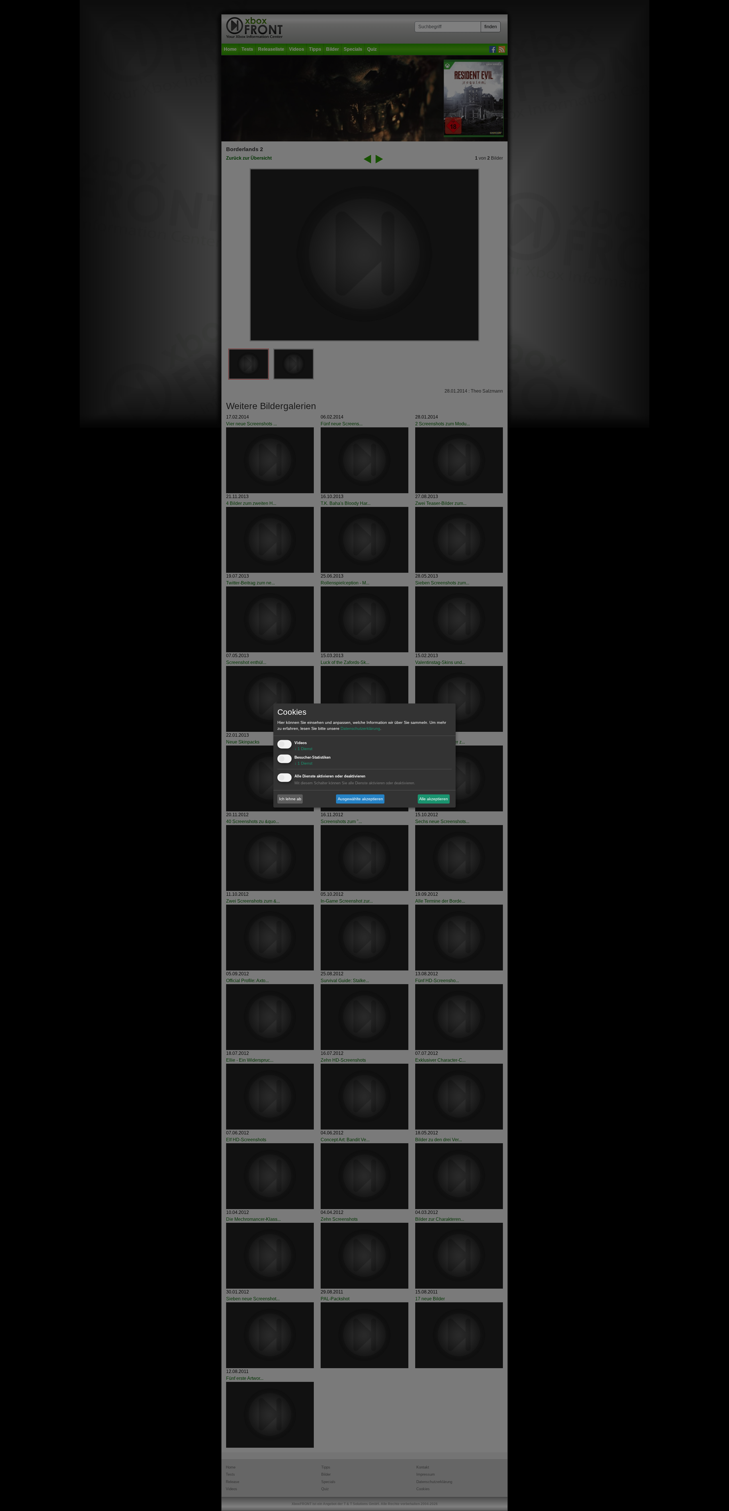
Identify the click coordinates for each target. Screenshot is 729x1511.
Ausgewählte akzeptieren (360, 799)
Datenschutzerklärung (360, 728)
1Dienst (303, 749)
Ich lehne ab (290, 799)
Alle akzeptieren (433, 799)
